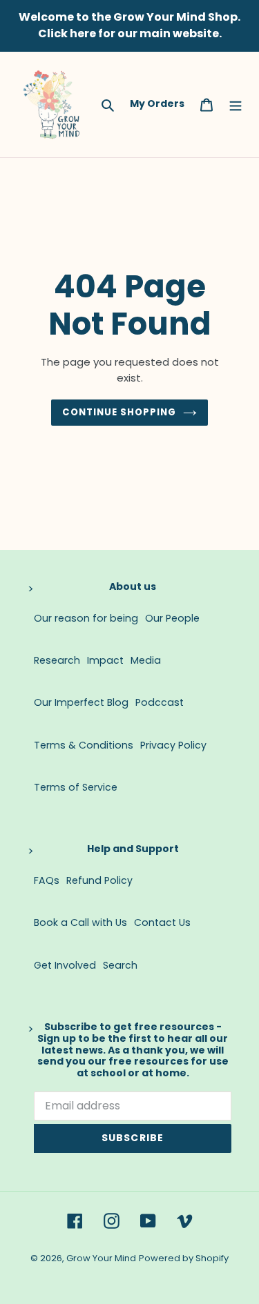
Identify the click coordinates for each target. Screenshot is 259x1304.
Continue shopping (119, 412)
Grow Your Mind (101, 1258)
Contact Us (162, 922)
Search (120, 965)
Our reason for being (86, 618)
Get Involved (65, 965)
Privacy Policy (173, 745)
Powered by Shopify (184, 1258)
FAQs (46, 880)
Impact (105, 660)
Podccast (159, 702)
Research (57, 660)
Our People (172, 618)
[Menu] (235, 104)
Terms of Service (75, 787)
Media (146, 660)
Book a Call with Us (80, 922)
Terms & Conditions (83, 745)
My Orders (157, 103)
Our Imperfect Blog (81, 702)
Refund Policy (99, 880)
